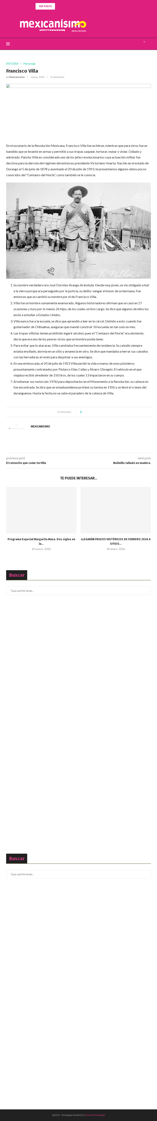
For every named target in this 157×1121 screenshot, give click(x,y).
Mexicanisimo (17, 77)
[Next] (64, 6)
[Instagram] (137, 44)
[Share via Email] (100, 412)
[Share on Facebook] (88, 412)
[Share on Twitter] (92, 412)
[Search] (149, 44)
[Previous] (59, 6)
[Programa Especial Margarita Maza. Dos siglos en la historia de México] (41, 510)
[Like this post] (84, 412)
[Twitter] (132, 44)
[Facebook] (128, 44)
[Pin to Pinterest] (96, 412)
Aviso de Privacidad (95, 1115)
